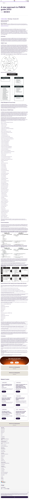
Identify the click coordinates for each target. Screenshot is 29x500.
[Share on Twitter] (6, 12)
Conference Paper (4, 18)
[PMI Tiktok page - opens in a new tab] (8, 488)
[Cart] (26, 0)
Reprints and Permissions (5, 25)
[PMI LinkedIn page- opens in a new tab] (7, 488)
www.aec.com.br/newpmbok (16, 262)
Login (11, 362)
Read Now (4, 391)
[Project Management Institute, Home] (14, 0)
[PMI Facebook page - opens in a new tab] (1, 488)
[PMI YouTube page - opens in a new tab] (5, 488)
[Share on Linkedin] (7, 12)
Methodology (10, 18)
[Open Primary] (1, 0)
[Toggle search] (27, 0)
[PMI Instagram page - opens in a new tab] (4, 488)
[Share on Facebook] (4, 12)
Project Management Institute (3, 482)
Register (17, 362)
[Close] (28, 492)
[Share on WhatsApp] (9, 12)
